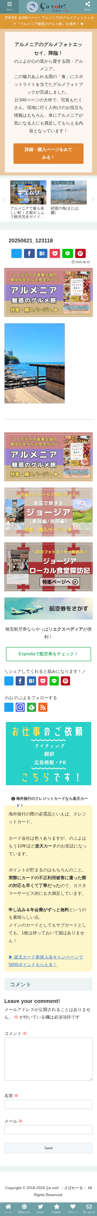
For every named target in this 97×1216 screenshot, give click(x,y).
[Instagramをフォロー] (20, 707)
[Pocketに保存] (55, 253)
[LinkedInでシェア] (48, 828)
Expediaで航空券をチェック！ (48, 654)
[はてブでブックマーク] (42, 253)
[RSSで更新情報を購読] (42, 707)
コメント (15, 1033)
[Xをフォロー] (8, 707)
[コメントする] (84, 828)
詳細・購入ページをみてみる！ (48, 153)
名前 (11, 1095)
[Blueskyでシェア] (35, 817)
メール (13, 1121)
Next (93, 200)
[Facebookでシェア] (29, 253)
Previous (4, 200)
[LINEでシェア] (67, 253)
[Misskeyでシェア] (47, 817)
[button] (66, 828)
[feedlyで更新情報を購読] (31, 707)
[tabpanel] (28, 199)
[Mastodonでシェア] (22, 817)
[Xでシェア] (16, 253)
